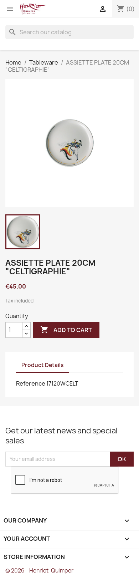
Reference (30, 383)
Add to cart (66, 329)
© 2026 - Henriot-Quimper (39, 570)
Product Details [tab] (42, 365)
